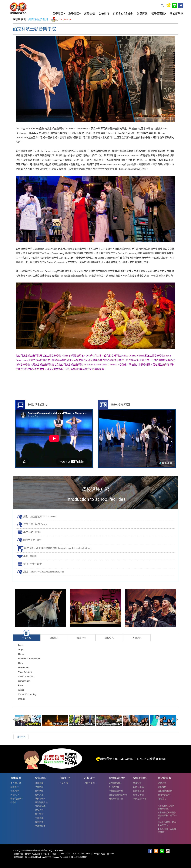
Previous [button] (14, 719)
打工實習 (39, 814)
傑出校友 (81, 638)
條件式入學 (15, 783)
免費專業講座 (115, 783)
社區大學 (14, 791)
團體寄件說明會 (116, 798)
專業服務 (162, 787)
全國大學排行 (90, 783)
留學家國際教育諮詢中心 (18, 8)
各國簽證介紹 (139, 798)
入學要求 (136, 638)
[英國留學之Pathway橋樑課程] (82, 720)
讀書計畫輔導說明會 (118, 794)
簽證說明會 (114, 787)
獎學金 (13, 802)
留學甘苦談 (138, 794)
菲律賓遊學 (40, 826)
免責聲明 (162, 798)
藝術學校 (14, 787)
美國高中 (14, 794)
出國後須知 (138, 791)
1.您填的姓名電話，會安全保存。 (167, 807)
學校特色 (109, 638)
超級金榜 (64, 783)
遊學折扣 (39, 794)
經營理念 (162, 783)
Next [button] (177, 719)
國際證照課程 (41, 802)
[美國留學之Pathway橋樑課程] (109, 720)
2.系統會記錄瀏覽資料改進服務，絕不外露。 (167, 815)
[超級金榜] (28, 720)
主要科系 (26, 638)
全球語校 (39, 787)
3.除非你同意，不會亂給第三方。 (167, 823)
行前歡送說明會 (116, 791)
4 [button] (168, 463)
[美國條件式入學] (136, 720)
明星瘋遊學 (40, 806)
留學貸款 (137, 783)
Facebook (180, 5)
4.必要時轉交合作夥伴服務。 (167, 830)
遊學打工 (39, 810)
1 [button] (160, 463)
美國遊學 (39, 818)
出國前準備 (138, 787)
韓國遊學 (39, 822)
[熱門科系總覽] (55, 720)
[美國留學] (163, 720)
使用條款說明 (164, 794)
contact (168, 5)
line (174, 5)
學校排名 (54, 638)
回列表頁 (21, 736)
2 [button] (163, 463)
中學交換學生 (16, 798)
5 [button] (171, 463)
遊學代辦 (39, 791)
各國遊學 (39, 783)
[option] (137, 438)
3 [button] (166, 463)
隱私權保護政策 (165, 791)
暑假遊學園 (40, 798)
